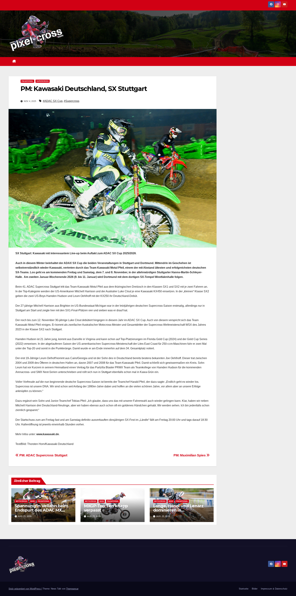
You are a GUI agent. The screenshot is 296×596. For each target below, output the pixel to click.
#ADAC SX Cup (53, 101)
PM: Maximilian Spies (190, 455)
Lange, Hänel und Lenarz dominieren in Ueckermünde (178, 510)
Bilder (254, 588)
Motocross (21, 501)
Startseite (243, 588)
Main (32, 501)
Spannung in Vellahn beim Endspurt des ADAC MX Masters (41, 510)
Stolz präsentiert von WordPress (25, 588)
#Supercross (71, 101)
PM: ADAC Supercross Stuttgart (43, 455)
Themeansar (72, 588)
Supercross (42, 81)
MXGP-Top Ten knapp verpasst (106, 508)
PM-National (27, 81)
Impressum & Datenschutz (274, 588)
